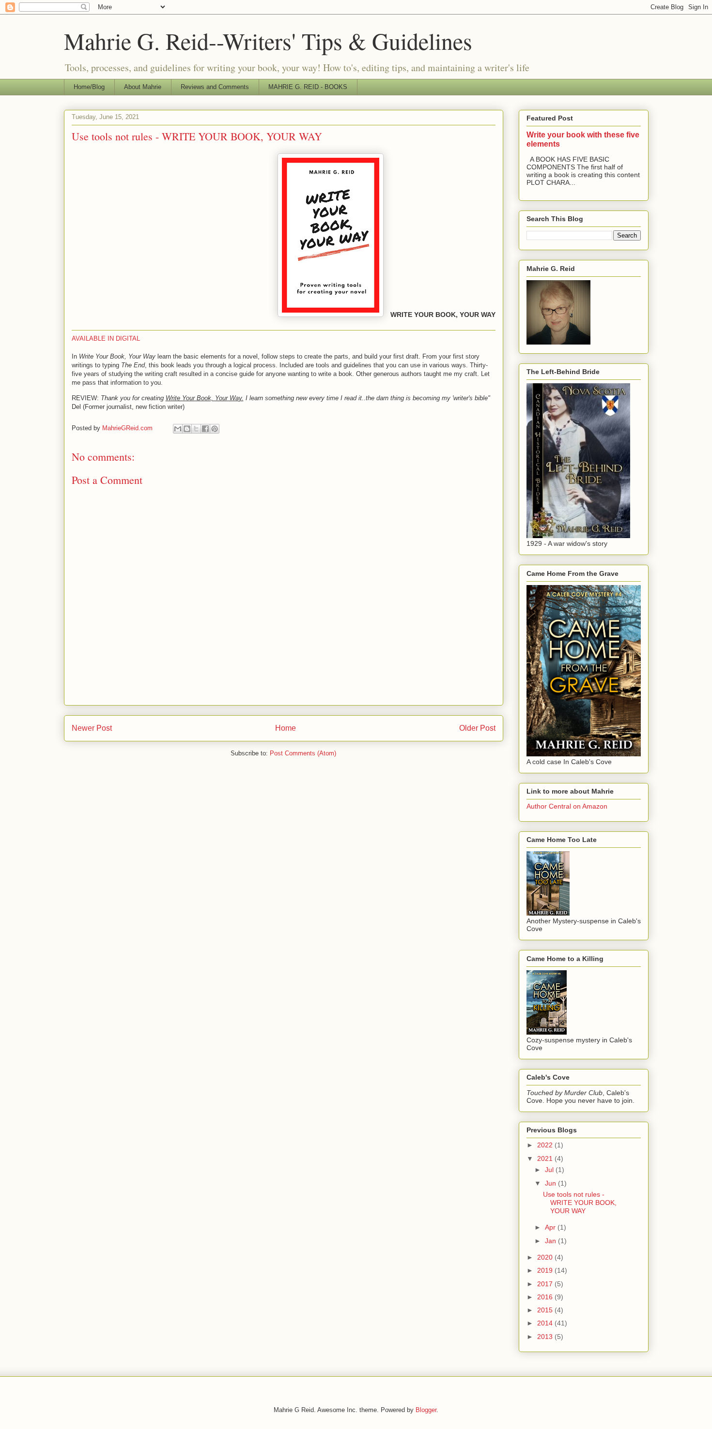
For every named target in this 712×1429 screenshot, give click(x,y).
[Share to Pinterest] (214, 429)
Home (285, 728)
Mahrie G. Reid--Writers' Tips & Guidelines (268, 40)
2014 (546, 1323)
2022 (546, 1145)
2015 (546, 1310)
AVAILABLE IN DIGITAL (106, 338)
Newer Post (92, 728)
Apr (551, 1227)
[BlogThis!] (187, 429)
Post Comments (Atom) (303, 753)
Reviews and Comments (215, 86)
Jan (551, 1241)
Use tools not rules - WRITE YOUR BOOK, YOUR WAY (580, 1202)
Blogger (426, 1410)
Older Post (477, 728)
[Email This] (178, 429)
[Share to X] (196, 429)
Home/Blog (89, 86)
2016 (546, 1297)
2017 (546, 1284)
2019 (546, 1270)
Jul (550, 1169)
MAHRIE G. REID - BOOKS (307, 86)
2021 (546, 1158)
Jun (551, 1183)
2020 (546, 1257)
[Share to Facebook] (205, 429)
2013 (546, 1336)
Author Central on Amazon (566, 806)
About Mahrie (142, 86)
